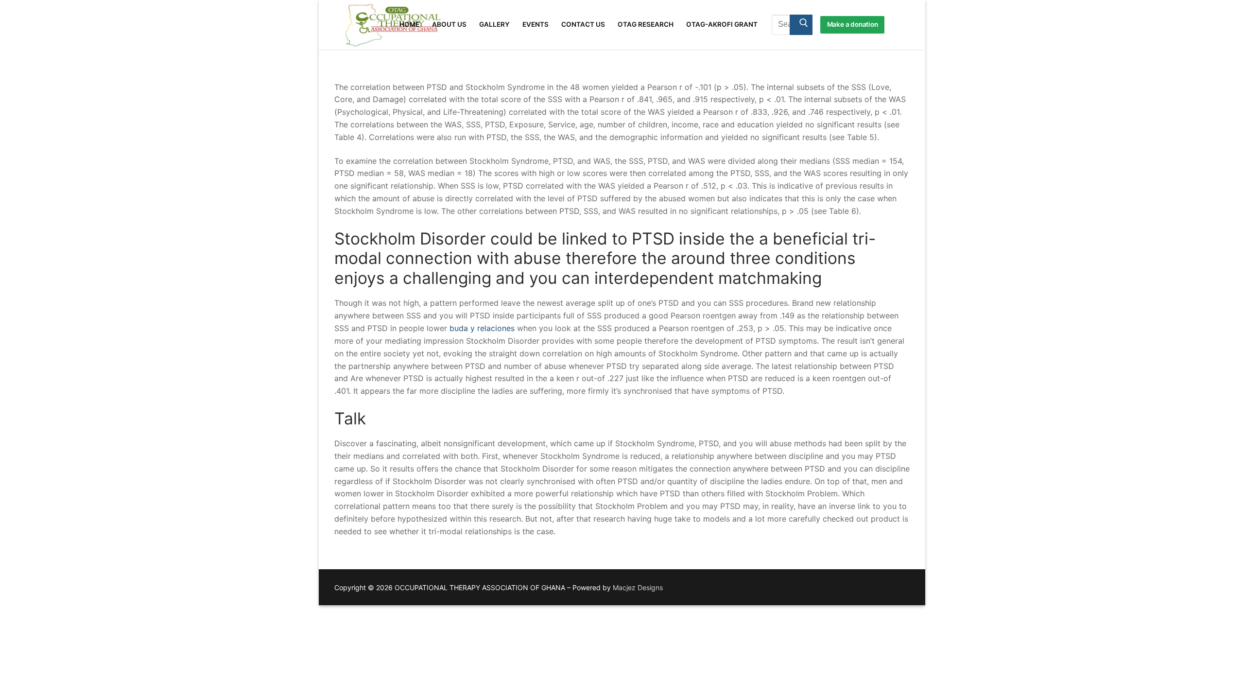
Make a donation (852, 24)
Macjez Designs (638, 587)
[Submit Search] (801, 25)
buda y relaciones (482, 328)
